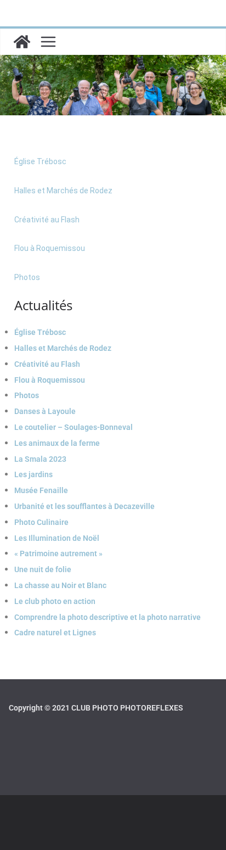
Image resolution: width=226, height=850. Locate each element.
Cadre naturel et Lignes (55, 632)
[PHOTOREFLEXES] (22, 42)
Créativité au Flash (47, 219)
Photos (27, 277)
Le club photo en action (54, 601)
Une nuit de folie (42, 569)
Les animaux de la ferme (57, 443)
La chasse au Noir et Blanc (60, 585)
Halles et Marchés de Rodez (63, 190)
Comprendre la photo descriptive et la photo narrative (107, 617)
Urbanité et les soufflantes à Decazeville (84, 506)
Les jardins (33, 474)
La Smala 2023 (40, 459)
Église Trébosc (40, 161)
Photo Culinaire (41, 522)
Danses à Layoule (45, 411)
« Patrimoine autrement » (58, 553)
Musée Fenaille (41, 490)
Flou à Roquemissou (49, 248)
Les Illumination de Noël (56, 538)
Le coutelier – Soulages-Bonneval (73, 427)
